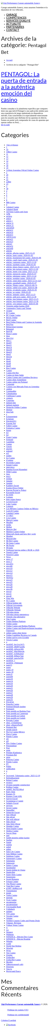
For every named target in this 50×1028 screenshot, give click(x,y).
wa (7, 930)
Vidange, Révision (13, 923)
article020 (10, 228)
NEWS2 (9, 578)
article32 (9, 246)
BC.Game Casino (13, 315)
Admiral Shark (12, 209)
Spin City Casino (13, 852)
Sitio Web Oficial (13, 824)
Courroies (10, 400)
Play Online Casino (14, 743)
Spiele (8, 842)
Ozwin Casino (12, 640)
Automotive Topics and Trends (18, 308)
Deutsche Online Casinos (16, 407)
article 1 (9, 221)
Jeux (8, 474)
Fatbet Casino (11, 426)
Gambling (10, 442)
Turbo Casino (11, 895)
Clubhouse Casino (13, 396)
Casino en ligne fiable (15, 375)
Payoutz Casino (12, 720)
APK (8, 214)
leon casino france (13, 499)
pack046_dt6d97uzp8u (15, 647)
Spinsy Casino (12, 865)
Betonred (10, 329)
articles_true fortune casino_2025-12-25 (22, 299)
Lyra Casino (11, 518)
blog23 (9, 352)
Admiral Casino (12, 207)
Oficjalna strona (12, 612)
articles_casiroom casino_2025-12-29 (21, 262)
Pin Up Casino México (15, 732)
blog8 (8, 364)
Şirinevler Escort (13, 812)
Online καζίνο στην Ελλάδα (17, 637)
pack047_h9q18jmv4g (15, 651)
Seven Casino (11, 808)
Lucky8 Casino (12, 511)
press (8, 757)
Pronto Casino (12, 762)
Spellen (9, 840)
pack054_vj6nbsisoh (14, 663)
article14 (9, 232)
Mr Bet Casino (12, 541)
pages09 (9, 677)
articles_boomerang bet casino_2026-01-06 (23, 258)
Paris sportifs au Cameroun (17, 713)
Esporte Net (11, 423)
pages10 (9, 679)
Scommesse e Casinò (14, 801)
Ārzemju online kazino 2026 (17, 306)
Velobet (9, 918)
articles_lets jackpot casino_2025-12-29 (22, 269)
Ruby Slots (10, 792)
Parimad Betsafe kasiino (16, 706)
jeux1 (8, 476)
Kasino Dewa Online (14, 488)
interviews (10, 467)
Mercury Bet (11, 529)
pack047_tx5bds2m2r (15, 654)
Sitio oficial (10, 822)
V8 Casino (10, 914)
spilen (8, 849)
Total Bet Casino (13, 886)
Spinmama (10, 861)
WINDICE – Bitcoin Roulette (18, 939)
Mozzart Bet (11, 538)
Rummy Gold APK (14, 796)
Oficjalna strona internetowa (17, 614)
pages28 (9, 695)
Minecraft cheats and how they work (21, 534)
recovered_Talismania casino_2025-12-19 (23, 776)
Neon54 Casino (12, 555)
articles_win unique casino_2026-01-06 (22, 304)
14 (7, 161)
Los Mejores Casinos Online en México (22, 509)
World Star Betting (13, 946)
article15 (9, 235)
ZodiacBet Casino (13, 960)
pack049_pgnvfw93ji (14, 658)
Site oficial (10, 817)
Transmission (11, 891)
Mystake (9, 548)
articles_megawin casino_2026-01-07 (21, 274)
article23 (9, 242)
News (8, 557)
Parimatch (10, 709)
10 (7, 149)
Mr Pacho (10, 545)
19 (7, 168)
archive (9, 216)
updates (9, 911)
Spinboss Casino (13, 856)
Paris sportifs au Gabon (15, 716)
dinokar (9, 410)
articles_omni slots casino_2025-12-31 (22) (23, 281)
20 (7, 175)
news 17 (9, 559)
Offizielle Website (13, 610)
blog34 (9, 357)
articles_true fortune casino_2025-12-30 (22, 301)
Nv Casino (10, 601)
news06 (9, 566)
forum (8, 430)
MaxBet (9, 522)
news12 (9, 571)
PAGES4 (10, 702)
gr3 (7, 453)
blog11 (9, 345)
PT (7, 764)
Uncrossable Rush (13, 907)
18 (7, 166)
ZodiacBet (10, 957)
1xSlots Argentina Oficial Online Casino (22, 170)
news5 (8, 594)
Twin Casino (11, 900)
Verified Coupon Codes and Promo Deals (23, 921)
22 (7, 179)
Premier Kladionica (14, 753)
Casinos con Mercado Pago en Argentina (22, 387)
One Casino (11, 619)
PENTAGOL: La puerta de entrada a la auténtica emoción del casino (24, 87)
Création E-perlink (8, 1020)
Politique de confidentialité (18, 1015)
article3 (9, 244)
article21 (9, 239)
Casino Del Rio (12, 373)
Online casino (11, 624)
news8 (8, 596)
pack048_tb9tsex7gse (15, 656)
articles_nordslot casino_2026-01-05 (21, 278)
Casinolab (10, 384)
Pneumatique (11, 746)
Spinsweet (10, 863)
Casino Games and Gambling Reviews (22, 377)
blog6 (8, 361)
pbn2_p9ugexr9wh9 (14, 725)
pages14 (9, 681)
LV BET (9, 515)
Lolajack (9, 506)
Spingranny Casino (14, 858)
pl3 (7, 741)
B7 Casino (10, 313)
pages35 (9, 700)
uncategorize (11, 902)
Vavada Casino (12, 916)
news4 (8, 591)
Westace (9, 932)
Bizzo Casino (11, 334)
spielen (9, 845)
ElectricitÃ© (11, 421)
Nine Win (10, 598)
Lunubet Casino (12, 513)
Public (8, 766)
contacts (9, 398)
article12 (9, 230)
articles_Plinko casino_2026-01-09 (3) (21, 285)
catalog (9, 389)
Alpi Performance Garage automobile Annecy (21, 1004)
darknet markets (12, 405)
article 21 (10, 225)
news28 (9, 587)
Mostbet (9, 536)
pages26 (9, 690)
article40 (9, 248)
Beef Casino (11, 320)
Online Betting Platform (16, 621)
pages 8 (9, 674)
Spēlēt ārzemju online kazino (17, 838)
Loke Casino (11, 504)
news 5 (9, 561)
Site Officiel (11, 815)
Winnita (9, 941)
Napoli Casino (12, 552)
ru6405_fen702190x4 (15, 789)
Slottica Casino (12, 831)
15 (7, 163)
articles (9, 251)
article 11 (9, 223)
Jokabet (9, 481)
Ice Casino (10, 458)
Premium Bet (11, 755)
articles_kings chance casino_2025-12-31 (22, 267)
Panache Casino (12, 704)
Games (9, 444)
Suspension (10, 877)
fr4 (7, 435)
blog (8, 336)
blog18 (9, 350)
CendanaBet (11, 391)
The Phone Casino (13, 884)
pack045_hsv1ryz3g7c (15, 644)
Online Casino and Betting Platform (20, 626)
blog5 (8, 359)
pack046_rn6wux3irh (15, 649)
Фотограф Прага (13, 971)
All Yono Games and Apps (17, 212)
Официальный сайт (14, 964)
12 (7, 156)
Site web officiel (12, 819)
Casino (9, 370)
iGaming (9, 460)
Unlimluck (10, 909)
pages (8, 667)
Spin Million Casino (14, 854)
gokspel (9, 451)
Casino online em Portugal (17, 382)
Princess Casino (12, 759)
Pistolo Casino (12, 736)
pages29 (9, 697)
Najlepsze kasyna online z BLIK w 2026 (22, 550)
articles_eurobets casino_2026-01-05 (21, 265)
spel (7, 835)
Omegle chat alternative (15, 617)
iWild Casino (11, 472)
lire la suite (5, 125)
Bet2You (9, 324)
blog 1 (8, 341)
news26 (9, 585)
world (8, 944)
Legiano (9, 497)
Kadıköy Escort (12, 486)
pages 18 (9, 672)
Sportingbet (11, 868)
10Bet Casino (11, 152)
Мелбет (9, 962)
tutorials (9, 898)
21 (7, 177)
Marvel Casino (12, 520)
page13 (9, 665)
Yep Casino (11, 953)
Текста (9, 969)
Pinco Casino (11, 734)
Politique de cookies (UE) (17, 1010)
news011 (9, 564)
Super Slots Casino (14, 875)
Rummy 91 (10, 794)
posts (8, 750)
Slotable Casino (12, 826)
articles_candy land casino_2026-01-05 (22, 260)
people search (11, 730)
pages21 (9, 688)
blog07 (9, 343)
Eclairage (10, 419)
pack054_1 (10, 660)
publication (10, 769)
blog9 (8, 366)
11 (7, 154)
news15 (9, 575)
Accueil (9, 60)
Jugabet (9, 483)
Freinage (9, 439)
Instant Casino (12, 465)
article (8, 219)
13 (7, 159)
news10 (9, 568)
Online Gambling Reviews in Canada (21, 635)
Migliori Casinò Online (15, 532)
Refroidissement (12, 778)
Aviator (9, 311)
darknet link (11, 403)
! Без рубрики (12, 145)
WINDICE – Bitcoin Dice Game (19, 937)
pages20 (9, 686)
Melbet (9, 527)
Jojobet (9, 479)
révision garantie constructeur (18, 785)
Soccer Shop (11, 833)
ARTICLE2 (11, 237)
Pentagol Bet (11, 727)
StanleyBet (10, 872)
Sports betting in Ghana (15, 870)
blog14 (9, 347)
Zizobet (9, 955)
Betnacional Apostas (14, 327)
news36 (9, 589)
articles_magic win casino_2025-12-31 (21, 271)
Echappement (11, 416)
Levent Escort (11, 502)
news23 (9, 580)
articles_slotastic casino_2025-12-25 (20, 294)
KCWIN (9, 495)
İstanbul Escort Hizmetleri (16, 469)
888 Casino (10, 202)
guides (8, 456)
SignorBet (10, 810)
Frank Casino (11, 437)
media (8, 525)
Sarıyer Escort (12, 799)
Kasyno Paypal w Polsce (16, 490)
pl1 (7, 739)
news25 (9, 582)
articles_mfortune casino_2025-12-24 (21, 276)
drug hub (9, 412)
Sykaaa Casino (12, 881)
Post (8, 748)
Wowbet (9, 948)
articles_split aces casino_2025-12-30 (21, 297)
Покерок (10, 967)
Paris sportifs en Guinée (15, 718)
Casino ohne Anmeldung (16, 380)
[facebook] (11, 1025)
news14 (9, 573)
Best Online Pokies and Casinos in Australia (24, 322)
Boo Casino (11, 368)
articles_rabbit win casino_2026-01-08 (21, 288)
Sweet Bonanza (12, 879)
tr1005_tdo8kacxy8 (14, 888)
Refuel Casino (12, 780)
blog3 (8, 354)
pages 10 (9, 670)
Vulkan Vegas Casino (15, 925)
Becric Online (11, 317)
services (9, 805)
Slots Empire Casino (14, 828)
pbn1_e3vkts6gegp (14, 723)
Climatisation (11, 393)
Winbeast (10, 934)
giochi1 (9, 449)
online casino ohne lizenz (16, 633)
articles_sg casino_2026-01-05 (18, 292)
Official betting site (14, 603)
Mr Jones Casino (13, 543)
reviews (9, 782)
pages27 (9, 693)
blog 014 (9, 338)
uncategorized (11, 904)
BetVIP (9, 331)
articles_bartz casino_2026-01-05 (19, 255)
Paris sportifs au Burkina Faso (18, 711)
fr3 (7, 433)
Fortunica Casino (13, 428)
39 (7, 189)
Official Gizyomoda (14, 605)
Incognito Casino (13, 463)
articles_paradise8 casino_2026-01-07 (21, 283)
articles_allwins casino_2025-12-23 (20, 253)
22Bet (8, 182)
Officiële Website (13, 608)
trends (8, 893)
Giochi (9, 446)
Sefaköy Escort (12, 803)
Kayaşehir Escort (13, 492)
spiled (8, 847)
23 (7, 184)
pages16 (9, 683)
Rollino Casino (12, 787)
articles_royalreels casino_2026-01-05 (21, 290)
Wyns (8, 950)
